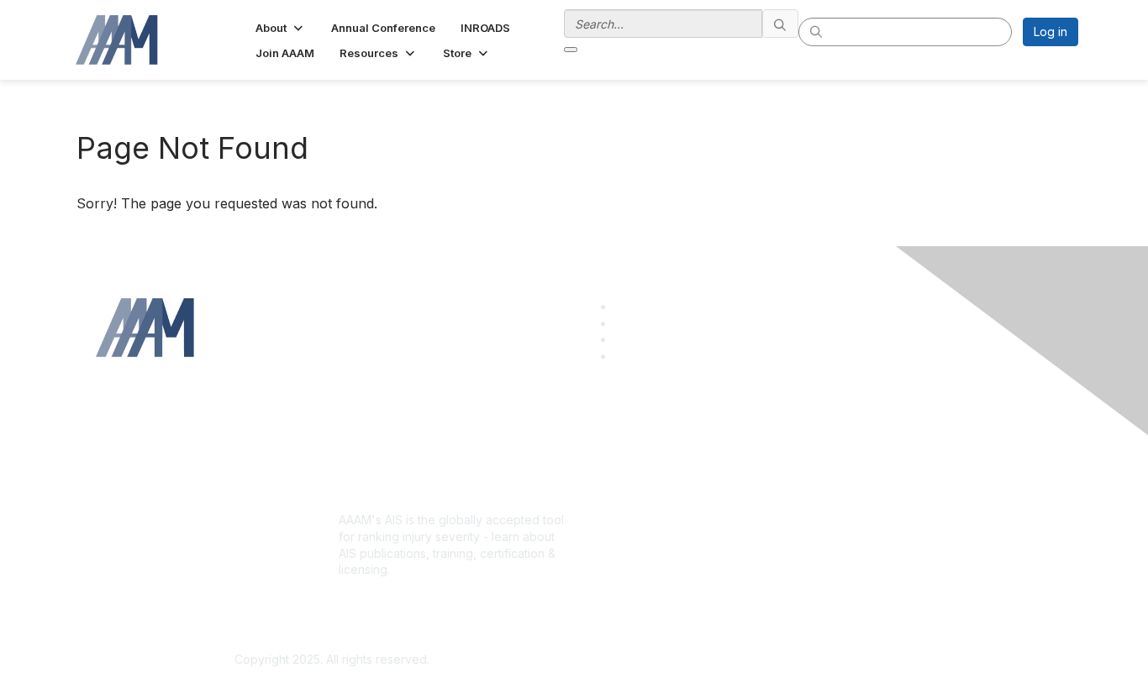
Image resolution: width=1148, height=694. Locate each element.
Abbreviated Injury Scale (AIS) (664, 506)
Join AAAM (610, 489)
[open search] (570, 49)
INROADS (606, 523)
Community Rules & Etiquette (902, 506)
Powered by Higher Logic (816, 660)
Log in (1050, 31)
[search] (780, 23)
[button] (281, 27)
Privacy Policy (863, 489)
